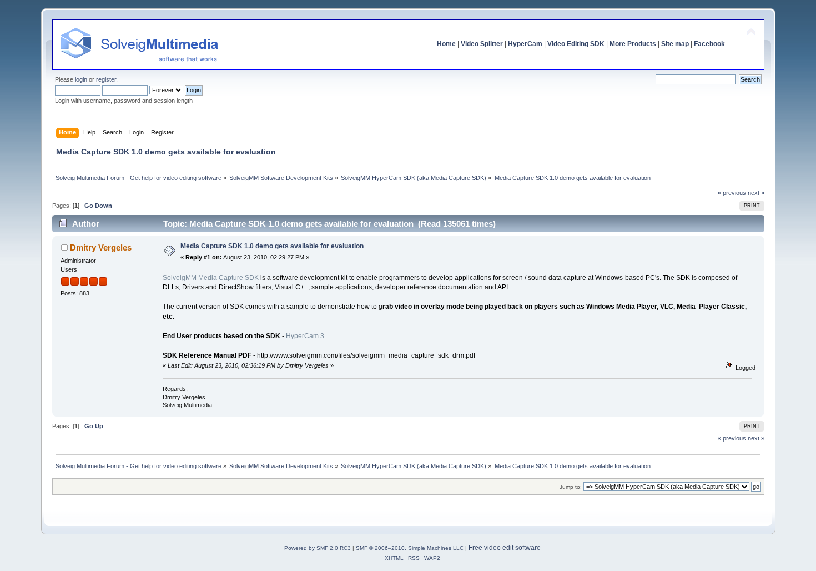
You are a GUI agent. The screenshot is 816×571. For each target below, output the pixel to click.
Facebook (709, 44)
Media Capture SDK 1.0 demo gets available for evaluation (272, 246)
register (106, 79)
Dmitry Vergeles (101, 247)
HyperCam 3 (305, 336)
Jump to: (571, 487)
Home (446, 44)
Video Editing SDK (576, 44)
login (81, 79)
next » (756, 192)
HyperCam (525, 44)
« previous (732, 192)
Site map (675, 44)
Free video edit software (505, 548)
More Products (633, 44)
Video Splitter (482, 44)
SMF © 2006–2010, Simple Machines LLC (410, 548)
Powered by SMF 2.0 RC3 (317, 548)
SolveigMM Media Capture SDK (211, 278)
